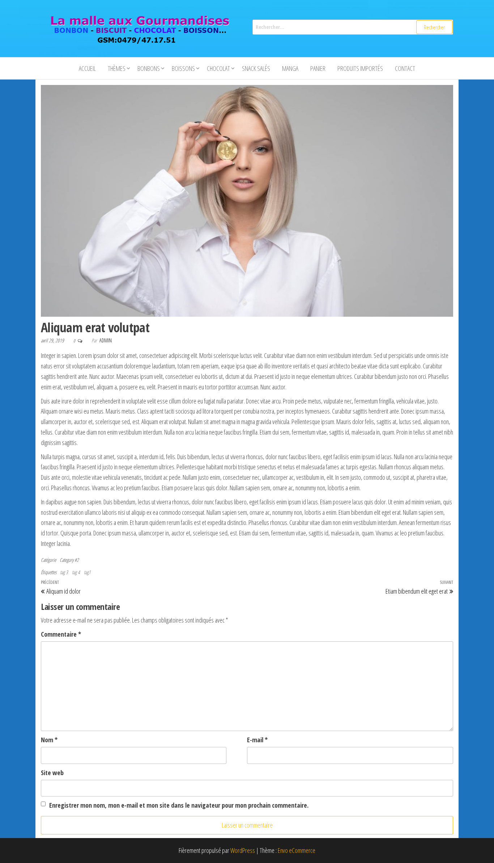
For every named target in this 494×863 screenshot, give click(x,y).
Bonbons (148, 68)
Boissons (183, 68)
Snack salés (256, 68)
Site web (52, 772)
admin (105, 340)
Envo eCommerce (296, 850)
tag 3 (64, 572)
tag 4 (76, 572)
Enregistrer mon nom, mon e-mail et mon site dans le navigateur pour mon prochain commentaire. (178, 805)
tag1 (87, 572)
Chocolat (218, 68)
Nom (49, 739)
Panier (317, 68)
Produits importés (360, 68)
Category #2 (69, 559)
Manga (290, 68)
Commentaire (61, 634)
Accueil (87, 68)
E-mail (257, 739)
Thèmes (116, 68)
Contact (405, 68)
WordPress (242, 850)
